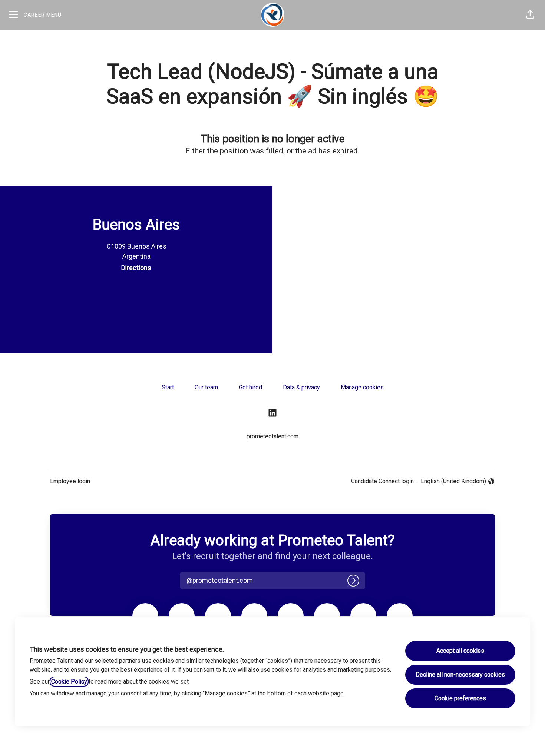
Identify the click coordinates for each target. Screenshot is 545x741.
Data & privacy (301, 387)
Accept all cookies (460, 650)
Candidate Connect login (382, 481)
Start (168, 387)
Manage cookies (362, 387)
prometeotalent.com (272, 436)
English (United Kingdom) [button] (453, 482)
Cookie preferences (460, 698)
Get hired (250, 387)
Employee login (70, 481)
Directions (136, 268)
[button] (530, 14)
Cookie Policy (69, 681)
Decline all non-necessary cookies (460, 674)
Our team (206, 387)
